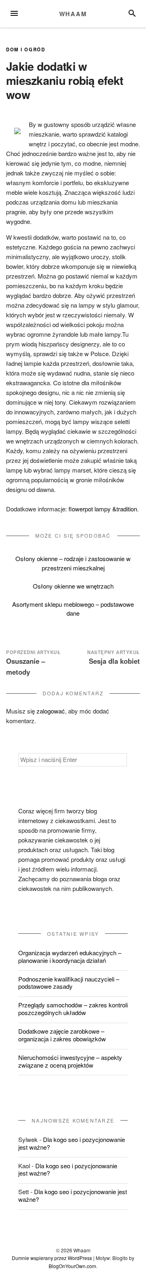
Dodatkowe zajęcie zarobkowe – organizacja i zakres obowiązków (62, 1035)
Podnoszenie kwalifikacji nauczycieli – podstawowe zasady (68, 983)
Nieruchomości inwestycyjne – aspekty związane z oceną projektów (70, 1061)
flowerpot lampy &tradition (103, 508)
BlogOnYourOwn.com (72, 1265)
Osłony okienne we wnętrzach (73, 586)
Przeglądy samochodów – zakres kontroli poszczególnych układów (73, 1008)
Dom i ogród (25, 49)
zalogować (50, 711)
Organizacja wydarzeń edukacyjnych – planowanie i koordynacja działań (69, 956)
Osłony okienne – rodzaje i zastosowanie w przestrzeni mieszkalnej (73, 563)
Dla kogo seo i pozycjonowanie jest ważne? (71, 1143)
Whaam (73, 13)
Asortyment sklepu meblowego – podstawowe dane (73, 609)
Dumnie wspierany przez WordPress (52, 1257)
